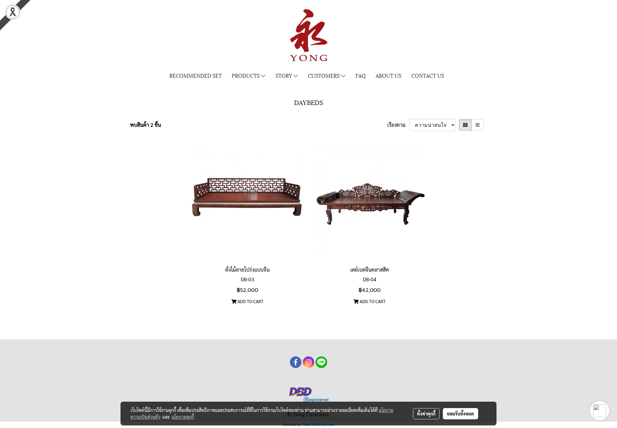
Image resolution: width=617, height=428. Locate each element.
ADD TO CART (250, 301)
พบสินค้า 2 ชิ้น (145, 124)
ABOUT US (388, 75)
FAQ (360, 75)
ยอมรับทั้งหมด (460, 413)
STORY (284, 75)
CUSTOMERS (324, 75)
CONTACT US (427, 75)
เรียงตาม (398, 124)
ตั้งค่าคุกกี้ (426, 413)
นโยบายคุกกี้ (183, 417)
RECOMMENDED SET (195, 75)
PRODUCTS (246, 75)
